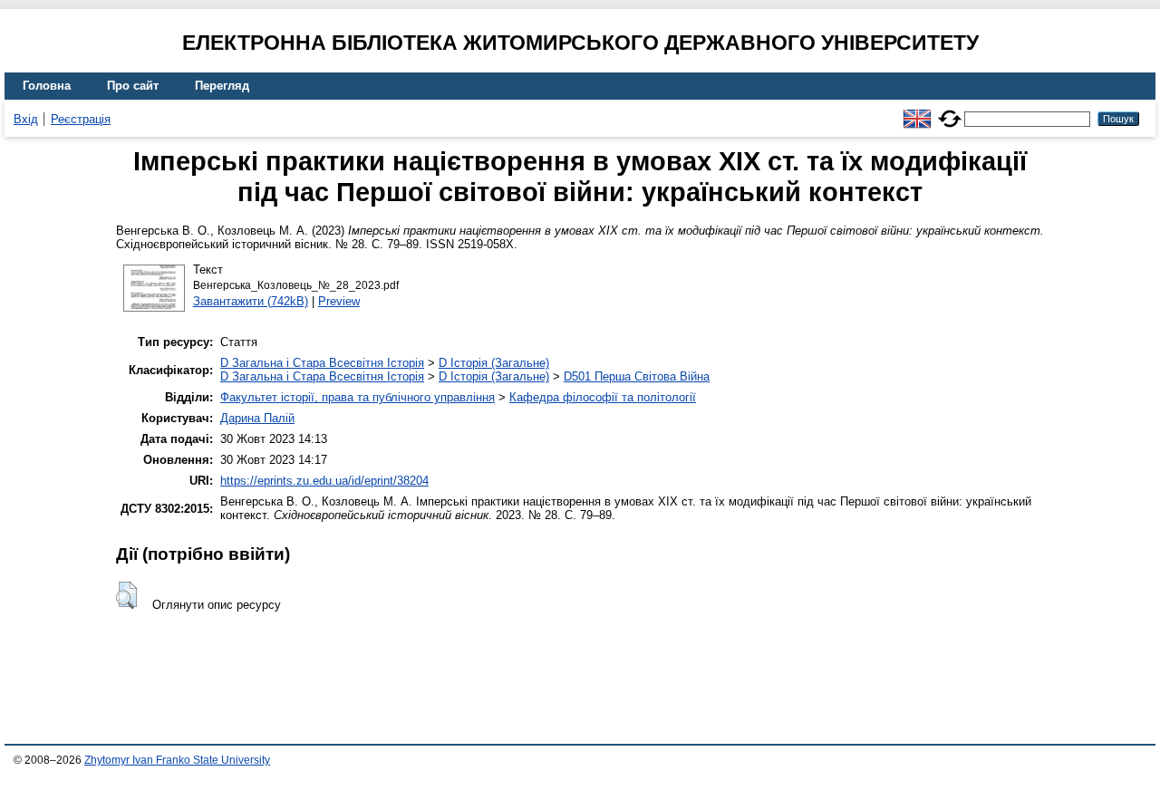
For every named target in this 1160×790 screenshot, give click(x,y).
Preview (339, 301)
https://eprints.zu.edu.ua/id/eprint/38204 (324, 480)
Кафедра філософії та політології (602, 397)
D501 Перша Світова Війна (637, 376)
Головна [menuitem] (47, 85)
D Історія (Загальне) (494, 363)
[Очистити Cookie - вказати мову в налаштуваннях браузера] (949, 111)
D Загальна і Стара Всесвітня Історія (322, 363)
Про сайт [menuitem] (133, 85)
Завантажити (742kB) (250, 301)
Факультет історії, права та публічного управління (357, 397)
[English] (917, 111)
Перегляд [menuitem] (222, 85)
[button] (126, 595)
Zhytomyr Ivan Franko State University (177, 760)
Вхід (26, 119)
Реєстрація (81, 119)
